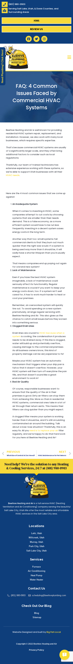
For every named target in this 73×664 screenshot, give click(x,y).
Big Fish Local (54, 632)
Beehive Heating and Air (20, 503)
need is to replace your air (43, 430)
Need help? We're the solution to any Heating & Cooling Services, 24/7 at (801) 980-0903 (36, 466)
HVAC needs (13, 175)
